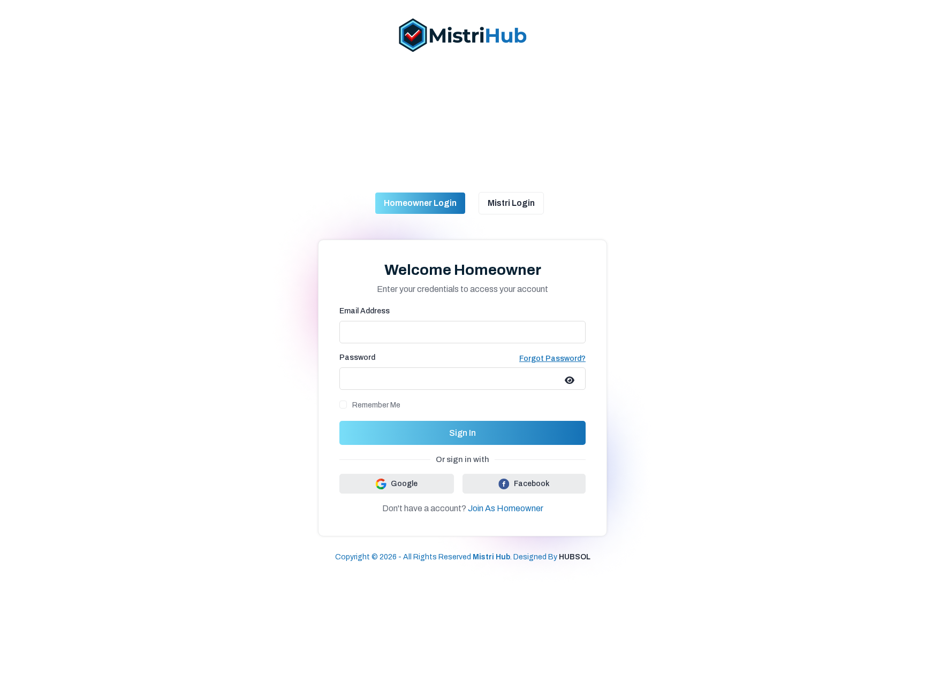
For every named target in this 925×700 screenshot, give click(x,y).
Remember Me (376, 405)
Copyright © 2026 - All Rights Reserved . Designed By (447, 557)
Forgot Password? (552, 359)
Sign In (462, 432)
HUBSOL (574, 557)
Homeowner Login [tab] (420, 202)
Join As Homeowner (505, 508)
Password (357, 357)
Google (404, 484)
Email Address (364, 311)
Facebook (532, 484)
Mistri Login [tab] (511, 202)
